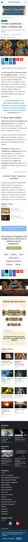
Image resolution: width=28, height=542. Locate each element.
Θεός (21, 254)
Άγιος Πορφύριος (6, 487)
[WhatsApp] (6, 62)
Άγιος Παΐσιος (5, 485)
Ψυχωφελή (8, 17)
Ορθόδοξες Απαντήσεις (14, 261)
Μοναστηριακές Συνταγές (8, 502)
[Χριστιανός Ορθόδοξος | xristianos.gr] (14, 2)
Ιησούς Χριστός (14, 258)
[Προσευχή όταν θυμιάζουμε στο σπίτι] (21, 432)
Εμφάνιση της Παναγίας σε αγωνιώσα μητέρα (19, 362)
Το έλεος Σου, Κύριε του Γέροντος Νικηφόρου (6, 439)
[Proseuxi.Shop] (14, 10)
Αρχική (3, 17)
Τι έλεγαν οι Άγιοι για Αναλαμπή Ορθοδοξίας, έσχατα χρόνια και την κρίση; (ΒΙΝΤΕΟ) (20, 462)
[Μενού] (2, 2)
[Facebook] (3, 59)
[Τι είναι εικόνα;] (21, 390)
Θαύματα (4, 497)
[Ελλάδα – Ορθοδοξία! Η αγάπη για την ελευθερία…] (7, 373)
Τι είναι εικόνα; (19, 395)
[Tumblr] (14, 59)
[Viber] (14, 62)
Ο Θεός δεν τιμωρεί (15, 216)
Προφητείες (4, 511)
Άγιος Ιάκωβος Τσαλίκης (8, 480)
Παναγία (9, 264)
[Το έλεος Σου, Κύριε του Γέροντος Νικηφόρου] (7, 432)
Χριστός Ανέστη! (15, 209)
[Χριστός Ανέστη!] (5, 211)
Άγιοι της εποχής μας (7, 475)
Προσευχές (4, 509)
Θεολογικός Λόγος (6, 499)
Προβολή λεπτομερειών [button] (8, 538)
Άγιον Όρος (4, 492)
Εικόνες (14, 254)
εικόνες (17, 149)
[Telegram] (10, 62)
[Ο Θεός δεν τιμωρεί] (5, 218)
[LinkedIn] (10, 59)
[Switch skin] (26, 2)
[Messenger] (3, 62)
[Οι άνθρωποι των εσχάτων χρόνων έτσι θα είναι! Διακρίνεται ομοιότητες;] (7, 453)
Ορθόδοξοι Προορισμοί (8, 504)
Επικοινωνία (4, 528)
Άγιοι (6, 254)
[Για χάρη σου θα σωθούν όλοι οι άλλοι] (7, 356)
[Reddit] (21, 59)
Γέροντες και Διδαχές (7, 494)
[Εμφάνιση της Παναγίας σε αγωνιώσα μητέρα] (21, 356)
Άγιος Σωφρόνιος (6, 489)
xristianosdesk (6, 34)
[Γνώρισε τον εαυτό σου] (21, 404)
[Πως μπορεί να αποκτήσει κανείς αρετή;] (7, 404)
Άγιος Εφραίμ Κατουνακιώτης (10, 477)
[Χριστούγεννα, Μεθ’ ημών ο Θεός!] (21, 373)
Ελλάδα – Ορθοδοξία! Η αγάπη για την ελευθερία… (7, 380)
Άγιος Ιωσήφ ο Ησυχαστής (9, 482)
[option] (14, 287)
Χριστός (18, 264)
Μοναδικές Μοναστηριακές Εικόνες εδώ (14, 228)
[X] (6, 59)
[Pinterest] (17, 59)
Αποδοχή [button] (19, 538)
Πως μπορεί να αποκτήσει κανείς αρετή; (6, 411)
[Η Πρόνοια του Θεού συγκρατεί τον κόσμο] (7, 390)
